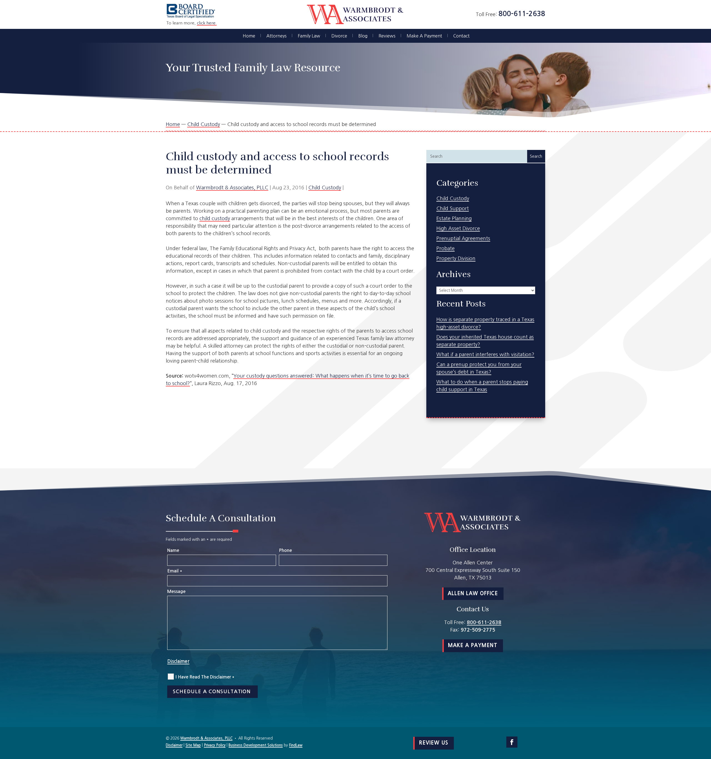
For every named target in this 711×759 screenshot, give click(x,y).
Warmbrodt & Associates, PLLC (232, 187)
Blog (362, 36)
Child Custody (324, 187)
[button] (705, 718)
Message (176, 591)
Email (174, 571)
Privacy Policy (215, 745)
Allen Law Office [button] (473, 593)
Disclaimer (178, 661)
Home (249, 36)
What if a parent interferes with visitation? (485, 354)
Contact (461, 36)
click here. (207, 23)
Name (173, 550)
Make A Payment (424, 36)
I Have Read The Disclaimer (205, 677)
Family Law (309, 36)
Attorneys (276, 36)
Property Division (455, 258)
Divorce (339, 36)
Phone (285, 550)
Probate (445, 248)
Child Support (452, 208)
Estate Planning (454, 218)
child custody (214, 218)
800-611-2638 (522, 13)
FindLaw (295, 745)
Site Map (193, 745)
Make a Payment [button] (472, 645)
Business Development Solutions (256, 745)
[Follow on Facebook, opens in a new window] (511, 742)
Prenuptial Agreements (463, 238)
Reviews (387, 36)
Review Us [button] (433, 742)
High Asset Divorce (458, 228)
